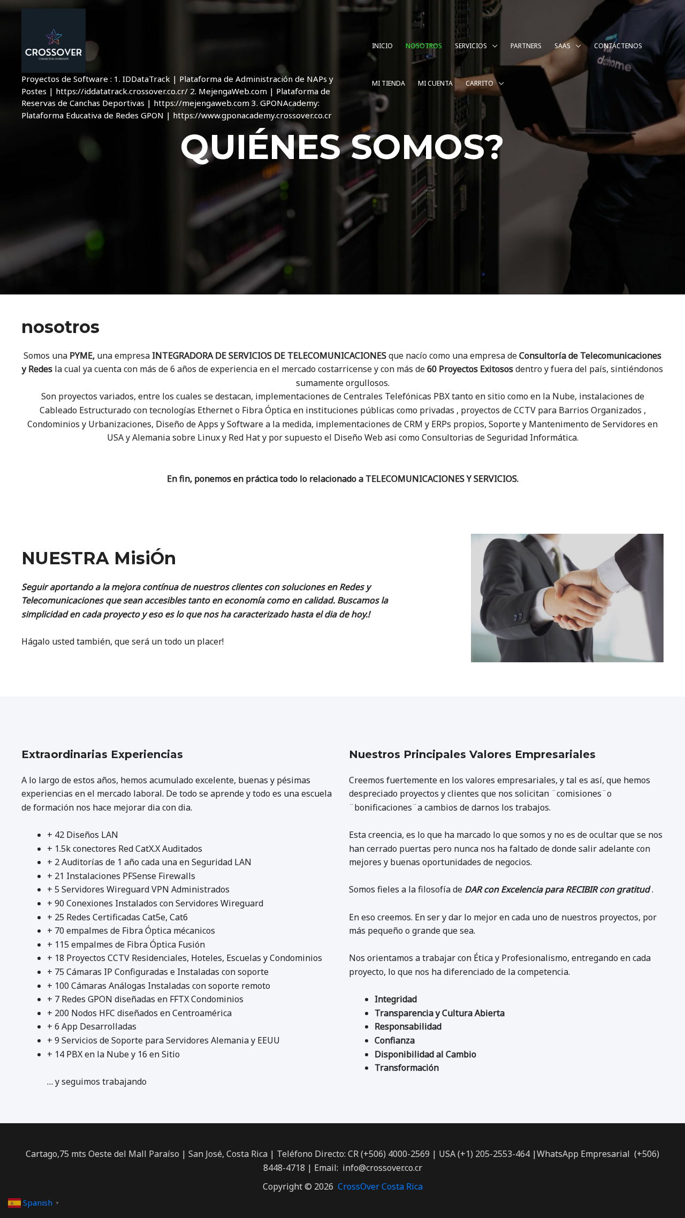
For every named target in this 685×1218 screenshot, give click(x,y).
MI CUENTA (435, 83)
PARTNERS (526, 45)
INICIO (382, 45)
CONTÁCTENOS (618, 45)
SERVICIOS (471, 45)
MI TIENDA (388, 83)
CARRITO (479, 83)
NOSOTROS (424, 45)
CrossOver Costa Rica (380, 1186)
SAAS (562, 45)
